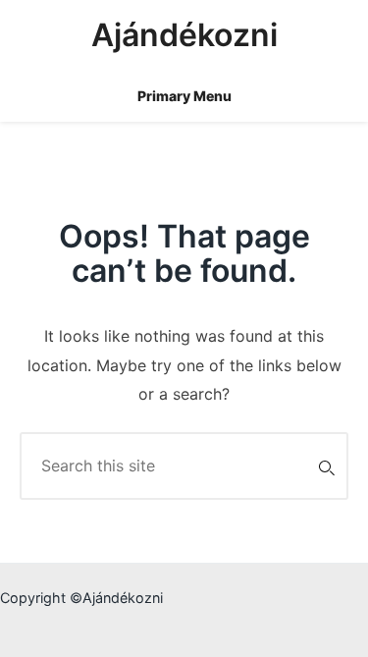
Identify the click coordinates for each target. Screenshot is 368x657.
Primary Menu (184, 95)
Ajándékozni (184, 35)
